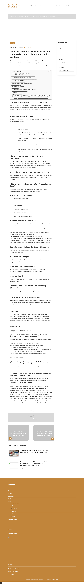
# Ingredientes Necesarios (18, 80)
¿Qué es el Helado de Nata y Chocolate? (20, 73)
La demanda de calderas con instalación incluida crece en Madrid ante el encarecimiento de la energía (34, 463)
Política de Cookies (13, 571)
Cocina (42, 6)
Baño (36, 6)
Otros (60, 6)
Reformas (61, 67)
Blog (12, 43)
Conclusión (14, 92)
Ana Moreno (23, 455)
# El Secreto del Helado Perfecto (19, 91)
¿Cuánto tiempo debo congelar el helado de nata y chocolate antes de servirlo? (31, 96)
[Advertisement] (42, 30)
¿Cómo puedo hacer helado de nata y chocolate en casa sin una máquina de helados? (32, 95)
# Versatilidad (15, 88)
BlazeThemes (55, 579)
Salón (31, 6)
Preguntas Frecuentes (17, 94)
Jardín (55, 6)
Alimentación (62, 46)
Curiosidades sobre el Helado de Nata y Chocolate (24, 89)
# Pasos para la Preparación (18, 82)
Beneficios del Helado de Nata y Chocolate (21, 83)
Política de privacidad (14, 568)
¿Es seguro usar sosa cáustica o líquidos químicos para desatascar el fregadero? (34, 451)
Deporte (61, 59)
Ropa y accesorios (63, 70)
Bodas (60, 54)
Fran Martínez (13, 47)
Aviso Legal (11, 574)
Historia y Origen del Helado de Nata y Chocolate (23, 76)
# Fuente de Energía (16, 85)
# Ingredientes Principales (17, 74)
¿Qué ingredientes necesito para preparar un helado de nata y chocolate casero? (31, 98)
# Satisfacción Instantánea (18, 86)
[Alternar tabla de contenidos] (49, 71)
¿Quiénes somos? (70, 6)
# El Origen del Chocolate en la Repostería (22, 77)
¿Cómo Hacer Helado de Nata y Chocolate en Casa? (24, 79)
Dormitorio (49, 6)
